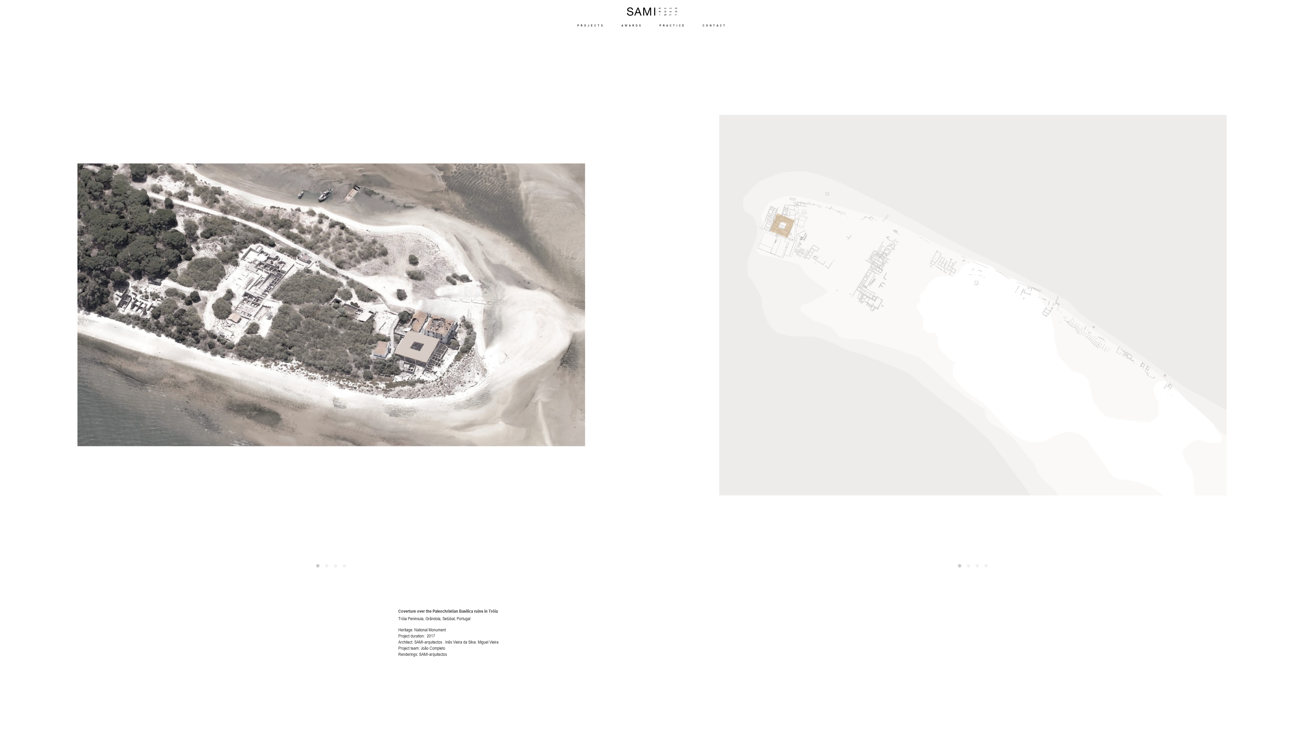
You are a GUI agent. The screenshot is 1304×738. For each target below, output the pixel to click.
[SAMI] (652, 12)
